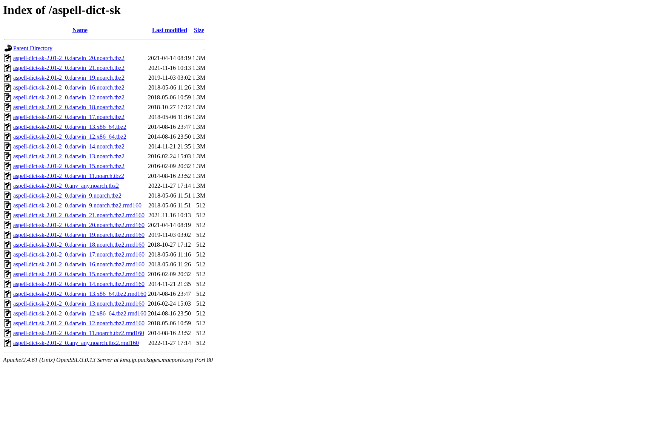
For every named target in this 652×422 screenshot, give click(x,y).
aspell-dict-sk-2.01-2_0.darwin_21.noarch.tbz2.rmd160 (79, 215)
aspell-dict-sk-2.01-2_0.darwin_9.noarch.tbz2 (67, 195)
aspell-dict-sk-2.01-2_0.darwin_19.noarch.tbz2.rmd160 (79, 235)
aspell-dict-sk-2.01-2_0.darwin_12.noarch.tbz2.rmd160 (79, 323)
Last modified (169, 30)
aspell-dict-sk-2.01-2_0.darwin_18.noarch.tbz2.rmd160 (79, 244)
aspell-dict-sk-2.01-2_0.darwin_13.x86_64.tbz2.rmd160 (79, 294)
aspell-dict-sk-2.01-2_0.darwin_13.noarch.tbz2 (69, 156)
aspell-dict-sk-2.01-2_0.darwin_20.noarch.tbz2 (69, 58)
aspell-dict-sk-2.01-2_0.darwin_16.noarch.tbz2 (69, 87)
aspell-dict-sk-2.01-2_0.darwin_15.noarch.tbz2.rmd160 (79, 274)
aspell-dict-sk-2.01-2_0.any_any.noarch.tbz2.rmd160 (76, 343)
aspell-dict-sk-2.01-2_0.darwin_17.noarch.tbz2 (69, 117)
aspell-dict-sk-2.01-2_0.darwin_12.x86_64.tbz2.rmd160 (79, 313)
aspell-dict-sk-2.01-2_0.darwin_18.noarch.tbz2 (69, 107)
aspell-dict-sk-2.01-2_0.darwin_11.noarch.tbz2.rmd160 (78, 333)
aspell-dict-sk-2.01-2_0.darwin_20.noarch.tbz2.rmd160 (79, 225)
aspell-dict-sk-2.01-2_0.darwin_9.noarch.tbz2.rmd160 (77, 205)
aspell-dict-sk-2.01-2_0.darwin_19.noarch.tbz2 (69, 77)
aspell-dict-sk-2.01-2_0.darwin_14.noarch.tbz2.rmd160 (79, 284)
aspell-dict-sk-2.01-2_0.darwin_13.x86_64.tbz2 (69, 127)
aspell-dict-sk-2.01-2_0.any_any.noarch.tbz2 (66, 185)
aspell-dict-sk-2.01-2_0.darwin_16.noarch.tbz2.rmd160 (79, 264)
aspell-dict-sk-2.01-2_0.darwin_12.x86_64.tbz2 (69, 136)
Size (199, 30)
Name (80, 30)
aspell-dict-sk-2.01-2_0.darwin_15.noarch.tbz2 (69, 166)
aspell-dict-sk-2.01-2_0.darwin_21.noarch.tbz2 (69, 68)
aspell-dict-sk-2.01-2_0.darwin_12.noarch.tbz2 (69, 97)
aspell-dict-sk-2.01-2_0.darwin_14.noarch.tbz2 (69, 146)
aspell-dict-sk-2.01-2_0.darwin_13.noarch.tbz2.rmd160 (79, 303)
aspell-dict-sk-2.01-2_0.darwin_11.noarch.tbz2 (68, 176)
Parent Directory (32, 48)
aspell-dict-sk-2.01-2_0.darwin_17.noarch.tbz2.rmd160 (79, 254)
